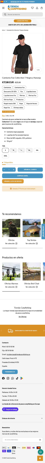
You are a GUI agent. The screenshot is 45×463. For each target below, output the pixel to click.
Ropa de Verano (31, 103)
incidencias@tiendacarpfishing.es (18, 354)
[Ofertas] (11, 228)
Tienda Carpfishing (11, 458)
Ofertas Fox (32, 95)
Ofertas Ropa (8, 99)
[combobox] (22, 14)
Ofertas (22, 95)
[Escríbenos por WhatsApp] (40, 452)
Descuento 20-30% (10, 91)
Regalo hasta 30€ (10, 103)
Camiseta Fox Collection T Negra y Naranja (17, 30)
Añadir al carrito (30, 169)
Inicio (3, 30)
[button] (41, 8)
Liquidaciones (31, 91)
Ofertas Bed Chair (31, 283)
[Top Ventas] (32, 228)
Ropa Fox (7, 107)
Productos (19, 99)
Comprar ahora (22, 176)
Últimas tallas (18, 107)
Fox (21, 91)
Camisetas (7, 87)
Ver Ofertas (22, 317)
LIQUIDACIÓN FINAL (22, 21)
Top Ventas (31, 240)
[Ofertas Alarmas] (11, 271)
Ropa (21, 103)
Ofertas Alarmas (11, 283)
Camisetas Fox (19, 87)
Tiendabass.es (10, 372)
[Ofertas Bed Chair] (32, 271)
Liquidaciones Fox (10, 95)
